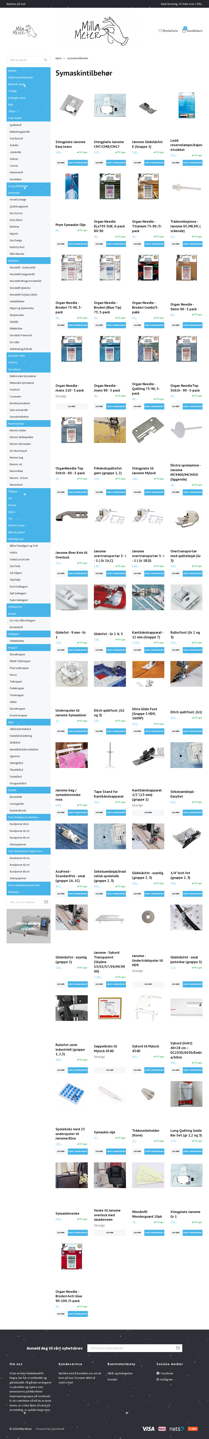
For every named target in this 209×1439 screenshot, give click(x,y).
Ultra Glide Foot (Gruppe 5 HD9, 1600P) (144, 714)
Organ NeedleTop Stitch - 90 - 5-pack (185, 388)
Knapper (12, 647)
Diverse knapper (18, 715)
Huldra (13, 552)
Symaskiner (14, 369)
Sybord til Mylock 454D (145, 1048)
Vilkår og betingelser (120, 1373)
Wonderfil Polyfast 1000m (23, 294)
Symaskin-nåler (16, 355)
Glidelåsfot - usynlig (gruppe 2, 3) (147, 875)
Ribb (10, 104)
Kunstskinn (16, 179)
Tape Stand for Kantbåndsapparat (109, 794)
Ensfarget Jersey (17, 97)
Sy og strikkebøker (18, 186)
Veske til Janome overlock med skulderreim (107, 1215)
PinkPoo (13, 362)
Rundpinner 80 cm (20, 837)
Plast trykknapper (19, 668)
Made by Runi (17, 247)
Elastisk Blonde (18, 810)
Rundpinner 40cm (19, 824)
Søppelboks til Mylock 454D (105, 1048)
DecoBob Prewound (21, 335)
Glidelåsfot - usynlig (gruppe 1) (71, 959)
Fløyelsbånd (16, 769)
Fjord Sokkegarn (19, 586)
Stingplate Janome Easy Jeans (71, 144)
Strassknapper (17, 654)
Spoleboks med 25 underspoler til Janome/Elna (70, 1134)
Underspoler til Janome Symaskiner (71, 712)
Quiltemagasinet (19, 206)
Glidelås (14, 321)
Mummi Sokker (18, 430)
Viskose (14, 158)
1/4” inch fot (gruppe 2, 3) (180, 875)
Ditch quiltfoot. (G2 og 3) (109, 712)
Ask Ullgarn (16, 572)
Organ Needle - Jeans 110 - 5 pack (70, 388)
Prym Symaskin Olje (71, 224)
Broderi (12, 613)
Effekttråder (16, 328)
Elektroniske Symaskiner (23, 376)
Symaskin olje (104, 1132)
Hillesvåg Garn (16, 539)
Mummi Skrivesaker (20, 443)
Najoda (14, 233)
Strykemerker (17, 315)
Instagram (166, 1379)
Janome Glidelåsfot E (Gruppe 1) (147, 144)
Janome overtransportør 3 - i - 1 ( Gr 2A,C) (110, 556)
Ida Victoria (16, 213)
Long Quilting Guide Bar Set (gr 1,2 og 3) (186, 1132)
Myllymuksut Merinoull (20, 77)
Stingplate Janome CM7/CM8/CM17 (109, 144)
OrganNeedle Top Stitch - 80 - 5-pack (70, 470)
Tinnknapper (17, 695)
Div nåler (14, 342)
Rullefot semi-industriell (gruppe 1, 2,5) (70, 1049)
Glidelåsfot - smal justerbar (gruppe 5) (186, 959)
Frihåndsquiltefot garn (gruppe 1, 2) (108, 470)
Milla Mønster (17, 253)
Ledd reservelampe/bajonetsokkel (186, 145)
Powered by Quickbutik (50, 1429)
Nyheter (12, 70)
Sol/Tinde (15, 566)
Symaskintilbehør (19, 416)
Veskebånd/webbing (21, 735)
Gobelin (14, 145)
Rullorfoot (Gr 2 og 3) (185, 634)
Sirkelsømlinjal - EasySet (182, 794)
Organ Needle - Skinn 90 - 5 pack (183, 306)
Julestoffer (15, 152)
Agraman (15, 756)
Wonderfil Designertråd (22, 274)
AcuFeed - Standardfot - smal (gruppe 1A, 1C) (70, 876)
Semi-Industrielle (19, 410)
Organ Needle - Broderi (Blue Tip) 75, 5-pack (107, 307)
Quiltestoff (15, 125)
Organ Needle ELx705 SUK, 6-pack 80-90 (109, 226)
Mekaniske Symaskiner (22, 382)
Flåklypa (12, 491)
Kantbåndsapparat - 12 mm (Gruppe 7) (147, 634)
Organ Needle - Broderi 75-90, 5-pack (69, 307)
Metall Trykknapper (20, 661)
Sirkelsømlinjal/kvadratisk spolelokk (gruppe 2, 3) (110, 876)
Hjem (59, 58)
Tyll (10, 518)
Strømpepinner (18, 844)
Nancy (13, 674)
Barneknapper (17, 708)
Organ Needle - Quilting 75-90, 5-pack (146, 389)
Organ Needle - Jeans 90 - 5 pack (107, 388)
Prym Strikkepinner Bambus (23, 817)
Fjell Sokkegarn (18, 593)
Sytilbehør (13, 260)
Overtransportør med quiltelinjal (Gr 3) (185, 556)
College (12, 90)
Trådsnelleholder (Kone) (145, 1132)
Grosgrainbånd (18, 783)
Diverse (12, 505)
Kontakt (112, 1379)
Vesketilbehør (17, 301)
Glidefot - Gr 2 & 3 (108, 633)
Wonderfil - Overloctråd (22, 267)
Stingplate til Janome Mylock (144, 470)
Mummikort (16, 484)
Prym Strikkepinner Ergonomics (25, 851)
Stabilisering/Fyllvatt (21, 349)
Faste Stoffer (15, 118)
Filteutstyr (13, 892)
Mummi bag (16, 457)
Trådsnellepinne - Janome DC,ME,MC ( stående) (185, 226)
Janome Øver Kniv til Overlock (71, 555)
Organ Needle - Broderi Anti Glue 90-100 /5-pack (69, 1296)
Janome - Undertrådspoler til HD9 (147, 960)
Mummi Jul (16, 464)
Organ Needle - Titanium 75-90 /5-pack (147, 226)
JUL (10, 498)
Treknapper (16, 681)
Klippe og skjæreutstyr (22, 308)
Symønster (14, 192)
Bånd (11, 722)
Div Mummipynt (18, 450)
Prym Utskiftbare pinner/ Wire (24, 885)
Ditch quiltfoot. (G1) (186, 712)
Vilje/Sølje (15, 579)
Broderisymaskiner (20, 403)
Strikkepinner (15, 606)
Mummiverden (16, 423)
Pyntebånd (16, 776)
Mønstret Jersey (16, 84)
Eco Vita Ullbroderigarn (22, 620)
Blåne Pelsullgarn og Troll (24, 545)
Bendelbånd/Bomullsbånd (24, 749)
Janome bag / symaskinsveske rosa (68, 795)
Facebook (166, 1373)
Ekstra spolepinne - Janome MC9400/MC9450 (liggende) (185, 472)
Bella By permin (16, 532)
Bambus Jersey (16, 525)
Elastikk (12, 790)
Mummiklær (16, 471)
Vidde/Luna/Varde (19, 559)
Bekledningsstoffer (20, 131)
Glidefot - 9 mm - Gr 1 (71, 634)
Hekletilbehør (17, 640)
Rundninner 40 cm (20, 858)
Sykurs (11, 511)
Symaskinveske (67, 1213)
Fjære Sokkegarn (19, 600)
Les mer (60, 162)
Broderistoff (16, 627)
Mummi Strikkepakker (21, 437)
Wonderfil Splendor (20, 287)
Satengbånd (16, 763)
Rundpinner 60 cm (20, 830)
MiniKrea (14, 226)
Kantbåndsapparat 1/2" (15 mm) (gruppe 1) (147, 795)
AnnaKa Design (18, 199)
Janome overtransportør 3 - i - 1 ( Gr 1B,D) (148, 556)
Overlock (15, 389)
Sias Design (16, 240)
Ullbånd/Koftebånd (20, 729)
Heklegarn (13, 633)
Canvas (14, 165)
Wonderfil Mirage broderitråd (25, 281)
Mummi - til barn (19, 478)
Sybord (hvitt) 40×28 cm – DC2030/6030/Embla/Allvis (186, 1050)
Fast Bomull (16, 138)
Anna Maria (16, 219)
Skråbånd (15, 742)
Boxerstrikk (16, 796)
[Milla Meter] (24, 31)
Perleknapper (17, 688)
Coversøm (15, 396)
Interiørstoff (16, 172)
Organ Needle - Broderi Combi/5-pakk (145, 307)
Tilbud (11, 111)
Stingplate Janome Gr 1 (185, 1214)
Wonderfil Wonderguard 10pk (147, 1214)
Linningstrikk (17, 803)
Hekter (13, 701)
